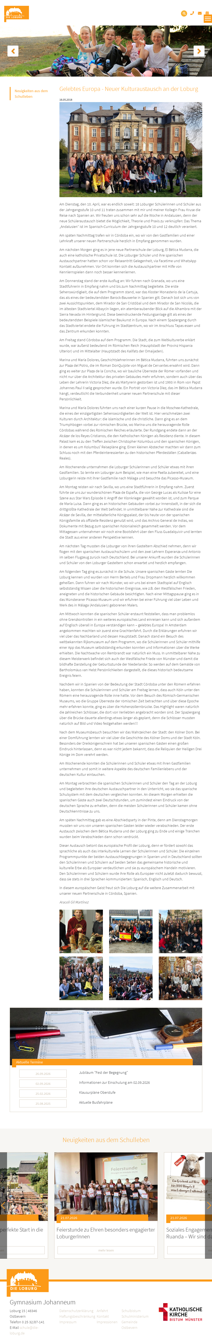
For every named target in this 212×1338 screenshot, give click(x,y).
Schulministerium (135, 1316)
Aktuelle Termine (29, 1062)
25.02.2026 (43, 1093)
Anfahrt (102, 1310)
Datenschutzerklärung (76, 1310)
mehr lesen (106, 1250)
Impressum (68, 1322)
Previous (4, 1205)
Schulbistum (131, 1310)
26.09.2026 (43, 1074)
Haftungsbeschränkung (77, 1316)
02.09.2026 (43, 1083)
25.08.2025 (43, 1103)
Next (207, 1205)
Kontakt (103, 1316)
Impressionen (107, 1322)
